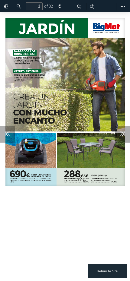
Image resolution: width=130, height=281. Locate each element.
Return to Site (107, 271)
